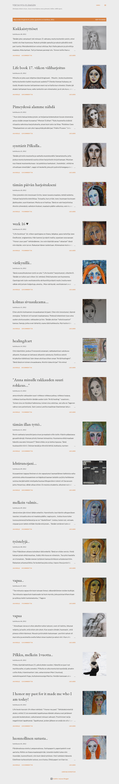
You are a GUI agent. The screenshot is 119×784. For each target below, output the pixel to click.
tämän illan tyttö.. (27, 424)
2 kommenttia (27, 529)
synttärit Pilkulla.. (27, 145)
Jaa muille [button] (16, 55)
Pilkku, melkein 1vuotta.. (33, 654)
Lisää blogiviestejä (68, 772)
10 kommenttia (27, 94)
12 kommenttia (27, 133)
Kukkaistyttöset (25, 28)
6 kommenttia (27, 55)
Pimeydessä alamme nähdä (34, 106)
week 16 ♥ (20, 223)
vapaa (17, 615)
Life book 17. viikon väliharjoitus (39, 67)
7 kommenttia (27, 211)
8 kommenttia (27, 367)
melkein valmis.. (25, 502)
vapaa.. (18, 580)
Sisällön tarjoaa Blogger (61, 779)
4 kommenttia (27, 568)
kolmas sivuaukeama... (31, 301)
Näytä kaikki (100, 19)
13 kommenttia (27, 726)
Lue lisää (72, 55)
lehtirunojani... (25, 463)
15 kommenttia (27, 172)
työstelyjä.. (21, 541)
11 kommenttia (27, 642)
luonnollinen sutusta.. (30, 738)
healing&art (22, 340)
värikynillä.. (22, 262)
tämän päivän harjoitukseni (34, 184)
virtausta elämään (24, 5)
